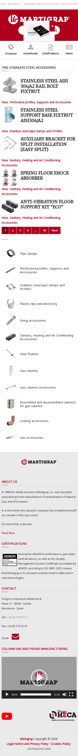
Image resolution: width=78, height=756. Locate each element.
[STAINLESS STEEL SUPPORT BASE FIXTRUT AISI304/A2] (10, 114)
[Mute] (64, 694)
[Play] (7, 694)
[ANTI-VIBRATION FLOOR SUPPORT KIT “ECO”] (10, 206)
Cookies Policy (60, 744)
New (5, 102)
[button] (39, 677)
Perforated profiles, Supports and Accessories (40, 102)
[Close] (52, 26)
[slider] (36, 694)
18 (44, 230)
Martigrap (26, 739)
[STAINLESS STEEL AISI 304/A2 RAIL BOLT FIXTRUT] (10, 85)
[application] (39, 678)
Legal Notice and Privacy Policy (27, 744)
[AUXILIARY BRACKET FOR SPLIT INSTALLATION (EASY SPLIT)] (10, 143)
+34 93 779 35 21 (17, 617)
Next (55, 230)
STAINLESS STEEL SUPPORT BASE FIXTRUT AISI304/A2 (47, 115)
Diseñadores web (39, 749)
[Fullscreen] (71, 694)
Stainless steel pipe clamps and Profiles (36, 131)
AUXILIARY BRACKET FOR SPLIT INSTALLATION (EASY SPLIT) (48, 144)
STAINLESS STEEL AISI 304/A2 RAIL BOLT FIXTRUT (44, 86)
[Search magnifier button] (55, 30)
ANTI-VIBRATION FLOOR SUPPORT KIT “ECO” (47, 204)
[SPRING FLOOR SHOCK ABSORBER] (10, 177)
